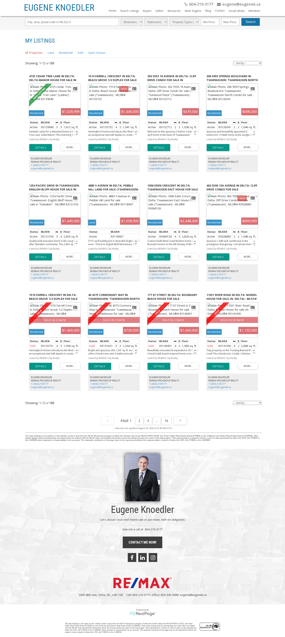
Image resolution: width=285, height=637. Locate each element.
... (157, 421)
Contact (220, 10)
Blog (208, 10)
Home (112, 10)
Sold (80, 52)
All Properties (34, 52)
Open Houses (96, 52)
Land (51, 52)
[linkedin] (142, 557)
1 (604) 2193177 (39, 165)
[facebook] (132, 557)
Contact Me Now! (142, 542)
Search (251, 21)
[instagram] (153, 557)
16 (166, 421)
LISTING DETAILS (40, 147)
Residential (66, 52)
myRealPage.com (143, 614)
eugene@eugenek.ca (42, 168)
